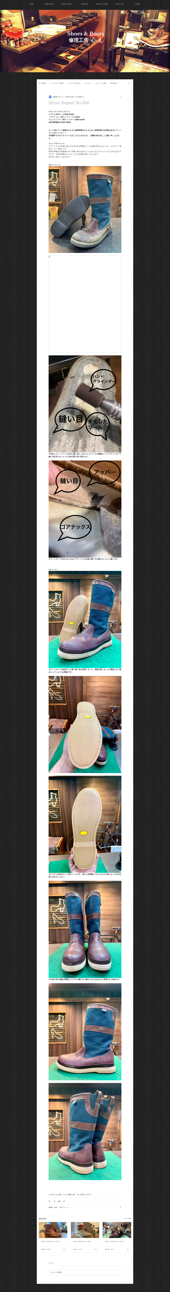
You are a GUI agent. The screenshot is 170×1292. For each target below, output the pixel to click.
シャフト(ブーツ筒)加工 (57, 83)
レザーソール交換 (100, 83)
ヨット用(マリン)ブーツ (84, 1194)
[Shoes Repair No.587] (53, 1230)
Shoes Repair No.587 (50, 1241)
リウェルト (87, 83)
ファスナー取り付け (74, 83)
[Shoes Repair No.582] (117, 1230)
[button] (129, 83)
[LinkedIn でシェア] (59, 1201)
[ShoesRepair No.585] (85, 1230)
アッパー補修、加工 (69, 1194)
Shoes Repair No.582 (114, 1241)
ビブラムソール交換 (55, 1194)
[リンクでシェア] (64, 1201)
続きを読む (113, 83)
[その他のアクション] (120, 97)
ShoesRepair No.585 (82, 1241)
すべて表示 (127, 1218)
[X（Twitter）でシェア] (54, 1201)
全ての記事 (42, 83)
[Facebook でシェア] (49, 1201)
